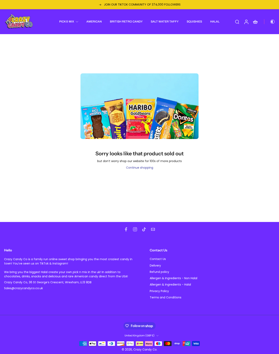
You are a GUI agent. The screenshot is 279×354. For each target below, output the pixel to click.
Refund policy (159, 272)
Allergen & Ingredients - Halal (170, 285)
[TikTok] (144, 229)
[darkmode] (269, 21)
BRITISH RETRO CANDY (126, 21)
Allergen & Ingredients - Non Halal (173, 278)
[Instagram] (135, 229)
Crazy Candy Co (145, 349)
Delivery (155, 266)
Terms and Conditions (165, 297)
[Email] (152, 229)
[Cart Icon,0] (255, 21)
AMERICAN (94, 21)
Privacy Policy (159, 291)
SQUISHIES (194, 21)
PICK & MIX (66, 21)
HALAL (215, 21)
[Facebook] (126, 229)
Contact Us (158, 259)
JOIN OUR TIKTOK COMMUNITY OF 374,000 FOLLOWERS (142, 4)
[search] (237, 22)
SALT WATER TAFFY (165, 21)
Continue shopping (139, 168)
